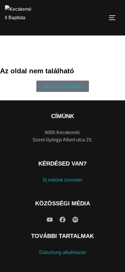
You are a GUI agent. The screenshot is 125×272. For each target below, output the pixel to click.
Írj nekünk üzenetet (62, 179)
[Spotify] (75, 219)
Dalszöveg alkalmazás (62, 252)
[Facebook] (62, 219)
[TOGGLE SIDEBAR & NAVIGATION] (114, 17)
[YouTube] (49, 219)
